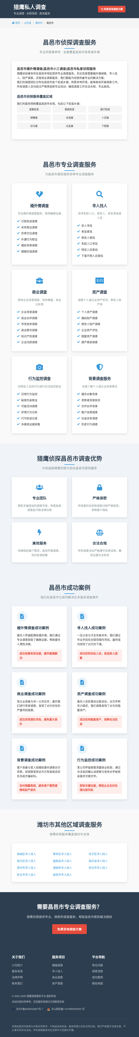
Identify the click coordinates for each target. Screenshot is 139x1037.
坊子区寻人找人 (98, 854)
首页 (17, 22)
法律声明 (17, 977)
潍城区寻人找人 (26, 854)
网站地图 (97, 983)
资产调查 (57, 983)
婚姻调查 (57, 965)
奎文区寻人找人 (26, 861)
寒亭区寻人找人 (62, 854)
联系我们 (17, 983)
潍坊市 (38, 22)
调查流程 (97, 971)
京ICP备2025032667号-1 (29, 1009)
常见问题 (97, 965)
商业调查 (57, 977)
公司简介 (17, 965)
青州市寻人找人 (26, 868)
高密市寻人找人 (62, 875)
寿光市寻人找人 (98, 868)
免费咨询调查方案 (113, 9)
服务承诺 (17, 971)
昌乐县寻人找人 (98, 861)
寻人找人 (57, 971)
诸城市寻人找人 (62, 868)
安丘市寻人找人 (26, 875)
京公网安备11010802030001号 (68, 1009)
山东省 (27, 22)
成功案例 (97, 977)
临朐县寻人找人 (62, 861)
